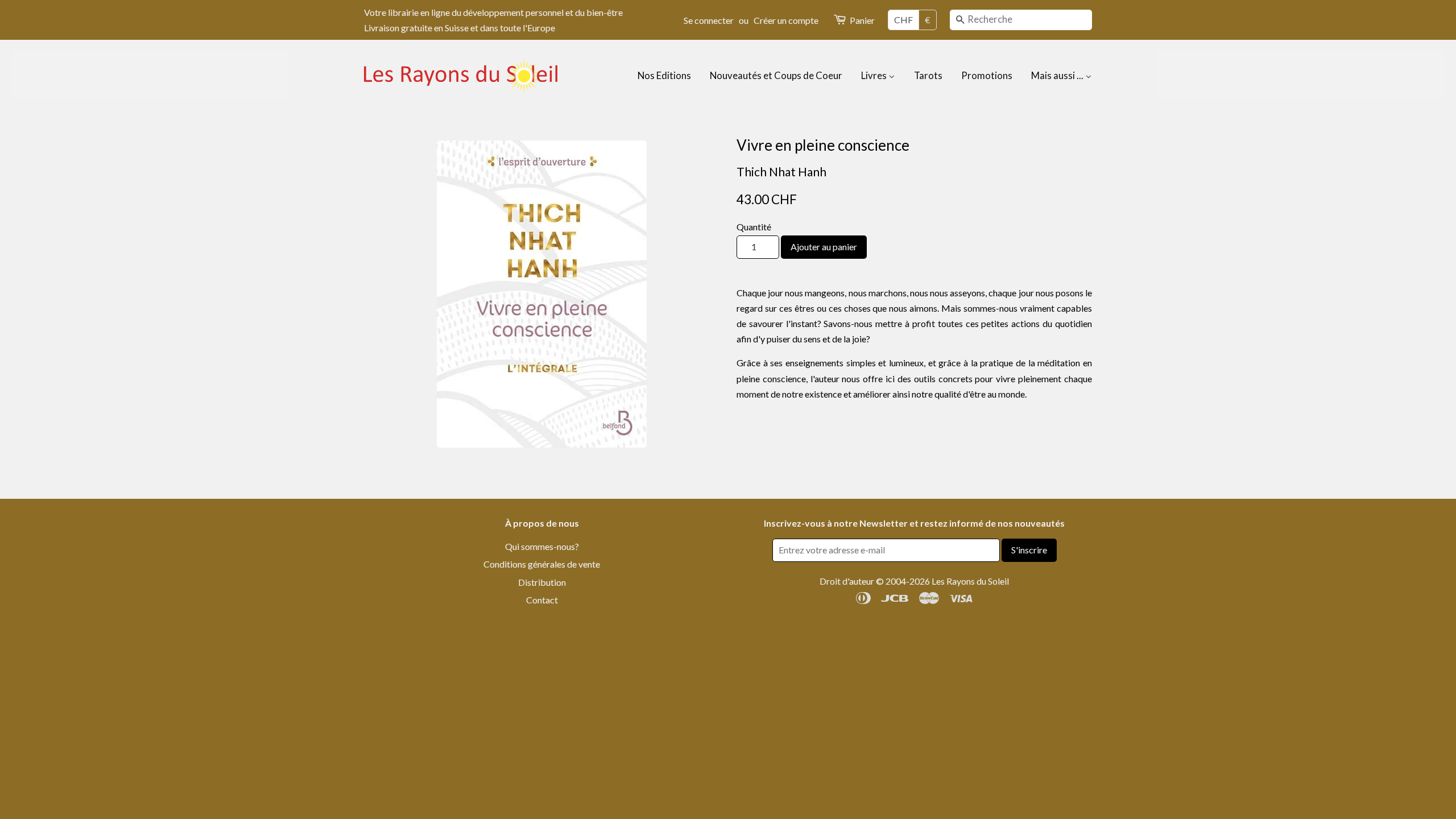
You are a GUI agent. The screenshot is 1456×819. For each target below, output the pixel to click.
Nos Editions (664, 75)
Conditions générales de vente (541, 564)
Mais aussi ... (1058, 75)
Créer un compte (786, 20)
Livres (874, 75)
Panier (862, 20)
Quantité (754, 226)
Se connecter (709, 20)
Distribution (542, 582)
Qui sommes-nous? (542, 546)
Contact (542, 599)
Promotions (986, 75)
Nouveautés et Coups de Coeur (776, 75)
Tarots (928, 75)
